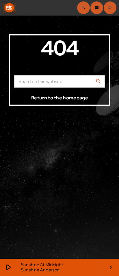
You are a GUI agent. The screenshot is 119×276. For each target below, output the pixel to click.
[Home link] (9, 7)
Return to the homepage (59, 98)
